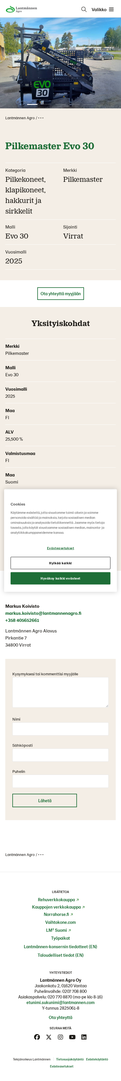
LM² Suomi (56, 930)
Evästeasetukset (60, 548)
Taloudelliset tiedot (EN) (61, 955)
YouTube (72, 1037)
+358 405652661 (22, 620)
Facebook (37, 1037)
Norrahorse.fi (56, 914)
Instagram (60, 1037)
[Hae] (84, 9)
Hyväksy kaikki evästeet (60, 578)
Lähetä (44, 800)
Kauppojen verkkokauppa (56, 906)
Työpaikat (60, 938)
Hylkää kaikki (60, 563)
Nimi (16, 718)
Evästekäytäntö (97, 1059)
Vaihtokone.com (60, 922)
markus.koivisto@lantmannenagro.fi (43, 613)
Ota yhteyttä (60, 1017)
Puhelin (18, 771)
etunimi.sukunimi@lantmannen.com (60, 1002)
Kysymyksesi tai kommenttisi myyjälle (45, 673)
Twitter (48, 1037)
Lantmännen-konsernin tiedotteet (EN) (60, 946)
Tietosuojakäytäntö (70, 1059)
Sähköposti (22, 745)
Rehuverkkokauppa (56, 899)
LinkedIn (84, 1037)
